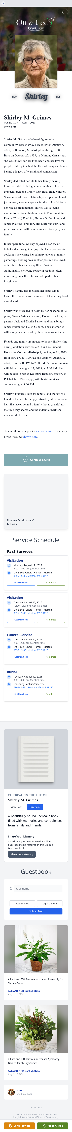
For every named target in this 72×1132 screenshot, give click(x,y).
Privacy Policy (26, 1117)
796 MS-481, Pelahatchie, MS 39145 (33, 687)
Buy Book (35, 807)
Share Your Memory (22, 854)
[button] (36, 949)
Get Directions (21, 582)
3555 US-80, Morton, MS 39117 (31, 575)
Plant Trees (51, 582)
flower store (30, 436)
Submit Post (36, 911)
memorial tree (44, 431)
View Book (16, 807)
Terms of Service (45, 1117)
